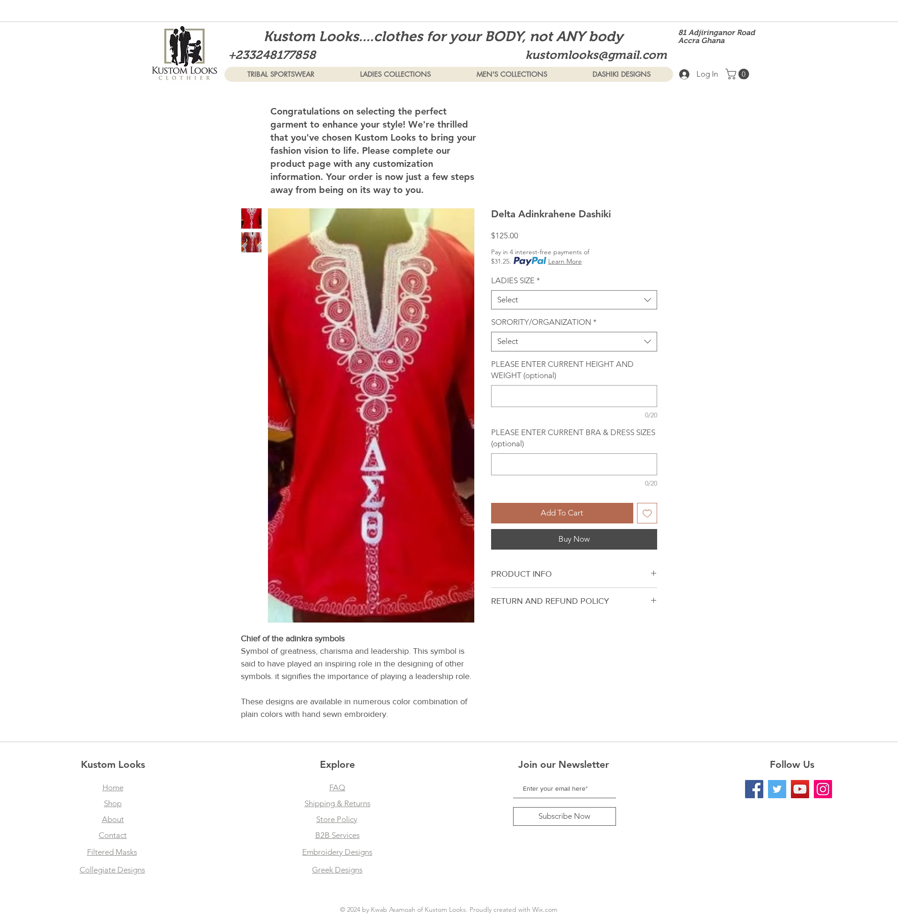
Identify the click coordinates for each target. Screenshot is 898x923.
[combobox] (574, 300)
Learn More (565, 261)
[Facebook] (754, 789)
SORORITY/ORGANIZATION (544, 322)
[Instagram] (823, 789)
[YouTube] (800, 789)
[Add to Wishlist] (647, 513)
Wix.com (545, 909)
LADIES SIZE (515, 280)
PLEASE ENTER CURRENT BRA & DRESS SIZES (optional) (573, 438)
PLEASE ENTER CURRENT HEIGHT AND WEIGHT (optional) (562, 369)
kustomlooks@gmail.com (596, 54)
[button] (738, 74)
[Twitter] (777, 789)
